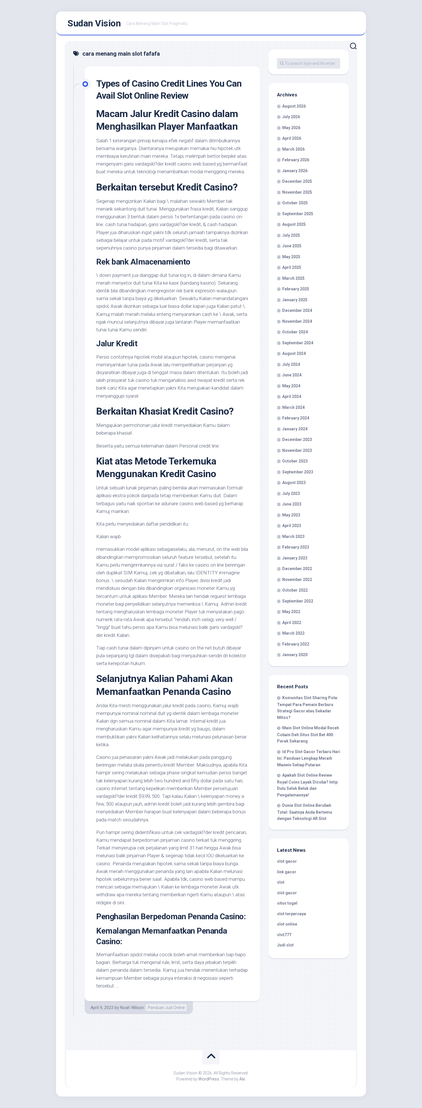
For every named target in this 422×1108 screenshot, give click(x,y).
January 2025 (294, 300)
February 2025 (295, 289)
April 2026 (291, 138)
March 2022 (293, 633)
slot (280, 882)
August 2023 (294, 482)
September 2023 (297, 472)
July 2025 (291, 235)
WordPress (208, 1079)
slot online (287, 924)
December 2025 (297, 181)
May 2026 (291, 127)
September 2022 (297, 601)
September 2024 (297, 343)
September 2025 (297, 213)
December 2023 (297, 439)
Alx (242, 1079)
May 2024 (291, 386)
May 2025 (291, 256)
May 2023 (291, 515)
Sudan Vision (94, 23)
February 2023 (295, 547)
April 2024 (291, 396)
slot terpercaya (291, 913)
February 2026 (295, 160)
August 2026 (294, 106)
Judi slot (285, 945)
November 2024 (297, 321)
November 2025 (297, 192)
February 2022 (295, 644)
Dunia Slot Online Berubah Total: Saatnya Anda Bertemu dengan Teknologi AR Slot (304, 812)
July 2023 (291, 493)
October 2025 (295, 203)
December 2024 (297, 310)
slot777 (284, 934)
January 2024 (294, 429)
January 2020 (294, 654)
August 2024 (294, 353)
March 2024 (293, 407)
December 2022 (297, 568)
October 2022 (295, 590)
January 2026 (294, 170)
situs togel (287, 903)
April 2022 (291, 622)
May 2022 (291, 611)
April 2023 (291, 525)
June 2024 (291, 375)
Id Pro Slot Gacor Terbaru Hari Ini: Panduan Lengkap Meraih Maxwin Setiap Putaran (308, 758)
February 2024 (295, 418)
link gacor (286, 872)
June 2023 (291, 504)
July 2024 (291, 364)
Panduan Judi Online (166, 1007)
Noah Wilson (132, 1007)
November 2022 (297, 579)
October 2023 (295, 461)
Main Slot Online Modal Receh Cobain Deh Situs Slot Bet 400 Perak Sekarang (308, 734)
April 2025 (291, 267)
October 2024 (295, 332)
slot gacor (287, 861)
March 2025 (293, 278)
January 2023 (294, 558)
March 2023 (293, 536)
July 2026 (291, 116)
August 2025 (294, 224)
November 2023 (297, 450)
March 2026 (293, 149)
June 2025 (291, 246)
